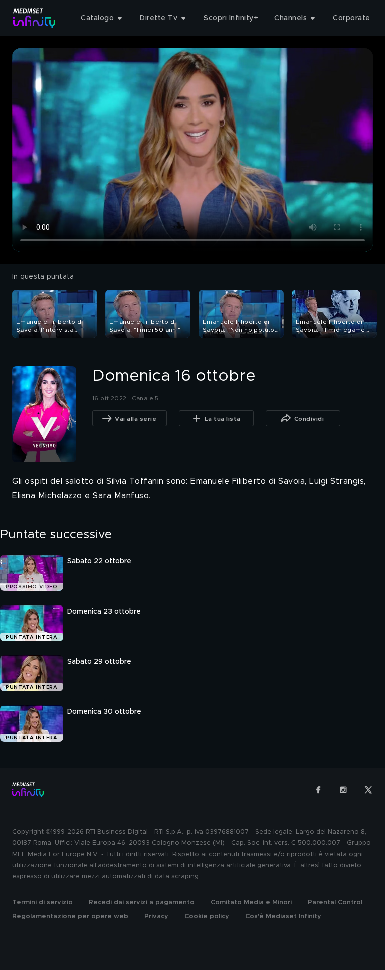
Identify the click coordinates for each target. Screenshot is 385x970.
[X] (368, 789)
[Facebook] (318, 789)
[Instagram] (343, 789)
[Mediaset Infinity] (34, 18)
